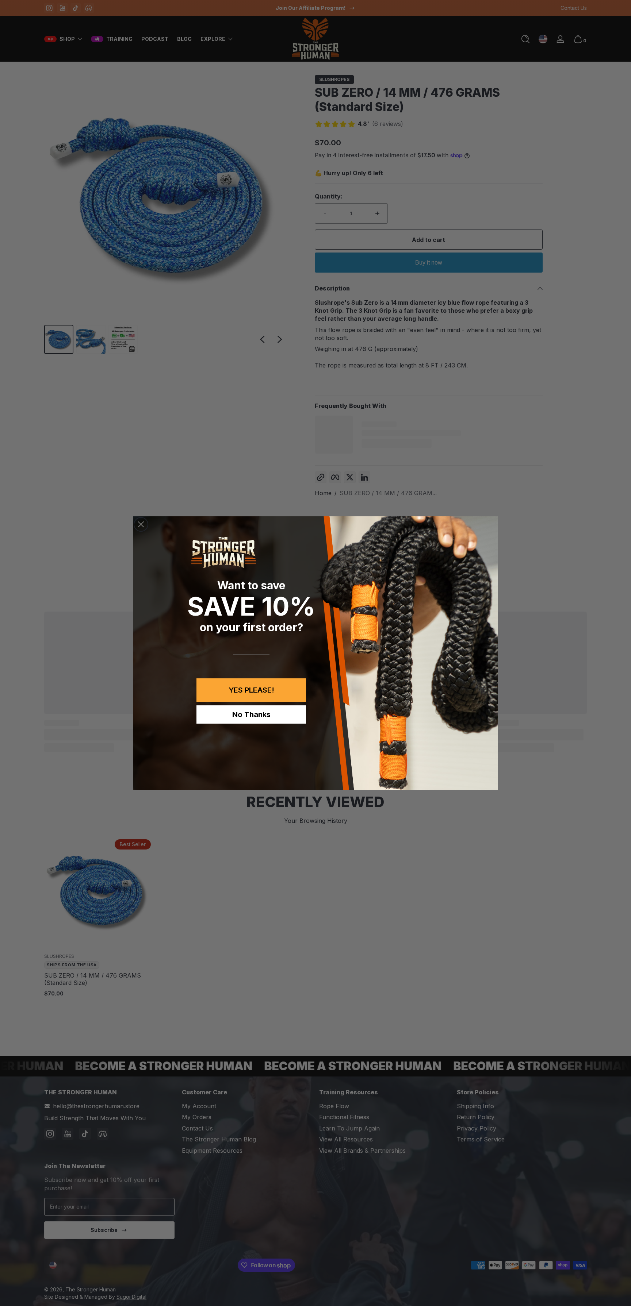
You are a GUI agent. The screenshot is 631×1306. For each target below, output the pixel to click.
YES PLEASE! (251, 690)
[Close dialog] (141, 524)
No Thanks (251, 714)
